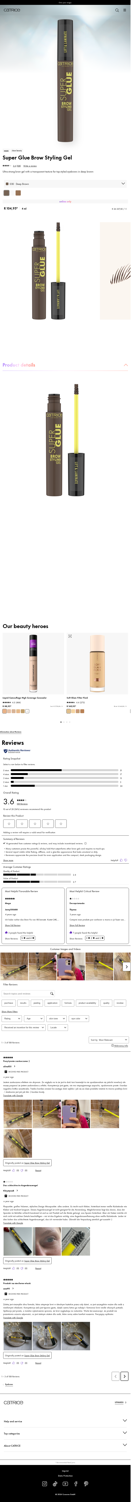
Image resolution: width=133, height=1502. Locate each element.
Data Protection (65, 1475)
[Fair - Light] (73, 711)
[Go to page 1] (60, 722)
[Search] (117, 10)
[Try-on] (70, 636)
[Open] (125, 10)
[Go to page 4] (69, 722)
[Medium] (78, 711)
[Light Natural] (18, 711)
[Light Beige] (4, 711)
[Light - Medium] (69, 711)
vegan (6, 150)
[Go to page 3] (66, 722)
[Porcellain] (14, 711)
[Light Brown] (18, 193)
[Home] (12, 10)
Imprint (65, 1470)
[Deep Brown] (6, 193)
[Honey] (9, 711)
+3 (27, 711)
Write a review (30, 165)
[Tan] (82, 711)
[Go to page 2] (63, 722)
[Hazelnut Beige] (23, 711)
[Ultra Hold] (12, 193)
